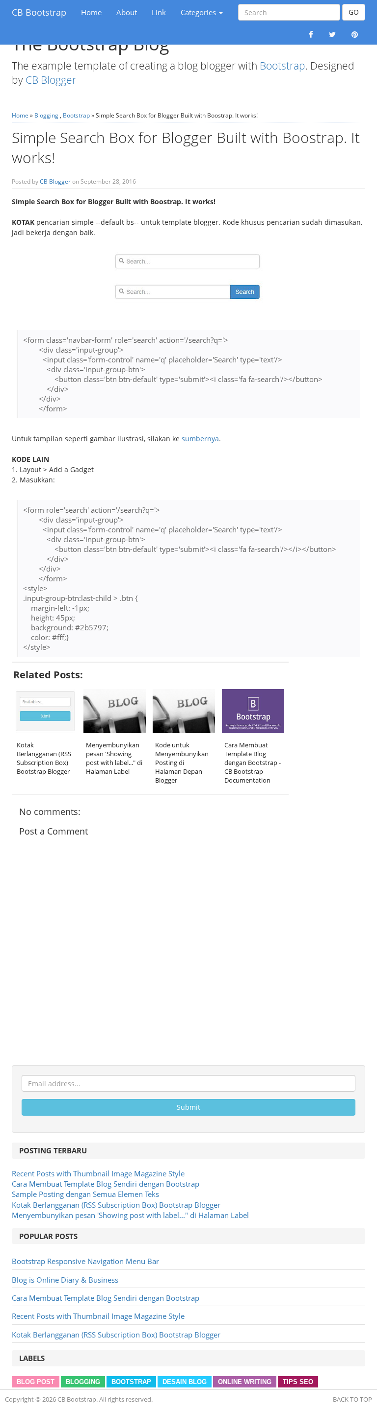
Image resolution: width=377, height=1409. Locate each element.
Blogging (46, 115)
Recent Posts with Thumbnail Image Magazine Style (98, 1173)
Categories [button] (199, 12)
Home (93, 15)
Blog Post (35, 1381)
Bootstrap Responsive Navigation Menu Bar (85, 1261)
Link (159, 12)
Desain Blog (184, 1381)
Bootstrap (282, 65)
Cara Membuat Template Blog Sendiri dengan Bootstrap (105, 1184)
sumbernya (200, 438)
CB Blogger (51, 80)
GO (354, 12)
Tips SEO (298, 1381)
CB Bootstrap (39, 12)
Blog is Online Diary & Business (65, 1280)
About (126, 12)
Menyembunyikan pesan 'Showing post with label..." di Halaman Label (130, 1215)
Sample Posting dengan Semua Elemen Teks (85, 1194)
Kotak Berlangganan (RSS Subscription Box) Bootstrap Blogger (116, 1205)
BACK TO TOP (352, 1399)
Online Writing (244, 1381)
